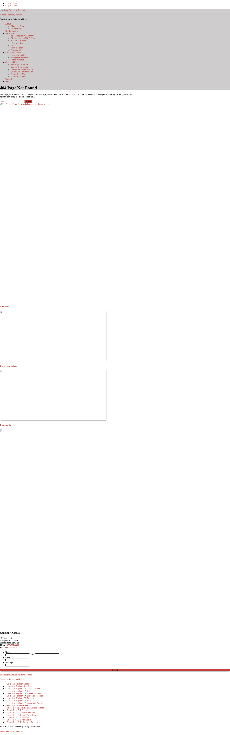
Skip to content (11, 3)
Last (61, 654)
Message (9, 662)
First (32, 654)
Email (7, 657)
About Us (4, 307)
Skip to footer (11, 6)
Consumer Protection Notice (12, 679)
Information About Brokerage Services (16, 675)
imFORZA (20, 731)
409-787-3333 (13, 645)
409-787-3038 (11, 647)
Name (7, 652)
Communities (6, 425)
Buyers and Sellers (8, 366)
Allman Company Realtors (11, 15)
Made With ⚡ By (8, 731)
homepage (73, 94)
